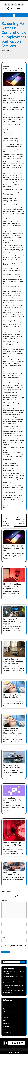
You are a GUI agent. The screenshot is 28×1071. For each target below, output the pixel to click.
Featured (5, 1017)
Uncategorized (7, 1032)
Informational (6, 1023)
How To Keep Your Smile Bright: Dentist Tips (13, 696)
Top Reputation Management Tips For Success (12, 800)
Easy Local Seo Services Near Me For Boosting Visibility (13, 621)
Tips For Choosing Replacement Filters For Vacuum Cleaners (13, 661)
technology (6, 1026)
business (6, 66)
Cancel (5, 1006)
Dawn (18, 68)
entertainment (7, 1012)
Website (3, 937)
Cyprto (5, 1009)
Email (3, 929)
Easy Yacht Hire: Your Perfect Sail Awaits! (12, 766)
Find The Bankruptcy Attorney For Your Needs (13, 873)
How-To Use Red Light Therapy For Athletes (12, 843)
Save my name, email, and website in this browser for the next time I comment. (15, 946)
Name (3, 921)
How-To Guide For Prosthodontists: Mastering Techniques (12, 730)
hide (11, 132)
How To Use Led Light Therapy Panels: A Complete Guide (12, 586)
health (4, 1020)
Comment (4, 900)
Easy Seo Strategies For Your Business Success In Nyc (13, 548)
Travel (4, 1029)
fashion (5, 1014)
